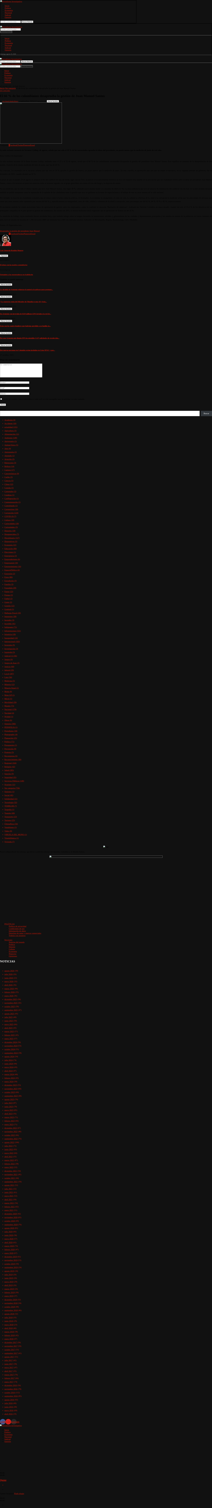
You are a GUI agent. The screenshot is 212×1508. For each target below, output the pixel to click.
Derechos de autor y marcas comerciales (25, 933)
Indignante (10, 627)
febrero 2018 (9, 1335)
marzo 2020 (9, 1246)
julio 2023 (8, 1103)
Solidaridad (10, 799)
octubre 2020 (9, 1221)
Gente (8, 602)
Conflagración (11, 498)
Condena (9, 495)
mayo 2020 (8, 1239)
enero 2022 (8, 1167)
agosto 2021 (9, 1185)
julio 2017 (8, 1360)
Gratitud (9, 609)
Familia (8, 584)
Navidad (9, 713)
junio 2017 (8, 1364)
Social (8, 795)
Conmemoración (12, 502)
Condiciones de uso (17, 928)
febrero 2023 (9, 1121)
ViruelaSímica (11, 838)
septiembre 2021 (11, 1182)
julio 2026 (8, 974)
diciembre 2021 (10, 1171)
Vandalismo (10, 827)
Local (9, 674)
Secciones (8, 940)
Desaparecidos (11, 534)
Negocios (12, 954)
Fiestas (8, 595)
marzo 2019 (9, 1289)
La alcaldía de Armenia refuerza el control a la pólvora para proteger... (26, 289)
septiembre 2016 (11, 1396)
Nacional (8, 13)
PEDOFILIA (10, 727)
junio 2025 (8, 1021)
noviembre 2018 (10, 1303)
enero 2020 (8, 1253)
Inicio (7, 6)
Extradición (10, 581)
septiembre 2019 (11, 1267)
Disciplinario (12, 538)
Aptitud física (11, 445)
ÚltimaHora (11, 824)
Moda (8, 691)
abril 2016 (8, 1414)
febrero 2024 (9, 1078)
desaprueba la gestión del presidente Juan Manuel (20, 231)
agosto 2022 (9, 1142)
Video (8, 831)
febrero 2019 (9, 1292)
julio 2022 (8, 1146)
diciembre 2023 (10, 1085)
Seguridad (10, 777)
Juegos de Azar (11, 663)
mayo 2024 (8, 1067)
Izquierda (9, 652)
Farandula (10, 588)
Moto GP (9, 695)
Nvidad (8, 716)
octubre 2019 (9, 1264)
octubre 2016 (9, 1392)
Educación (10, 549)
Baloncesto (10, 463)
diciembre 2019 (10, 1257)
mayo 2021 (8, 1196)
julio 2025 (8, 1017)
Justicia (9, 666)
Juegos (8, 659)
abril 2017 (8, 1371)
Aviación (9, 459)
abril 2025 (8, 1028)
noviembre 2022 (10, 1131)
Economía (9, 10)
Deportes (9, 531)
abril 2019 (8, 1285)
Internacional (12, 641)
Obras (8, 720)
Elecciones (10, 552)
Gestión (9, 606)
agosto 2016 (9, 1400)
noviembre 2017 (10, 1346)
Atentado (9, 456)
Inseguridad (11, 638)
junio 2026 (8, 978)
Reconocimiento (12, 759)
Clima (8, 484)
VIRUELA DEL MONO (15, 834)
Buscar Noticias (27, 22)
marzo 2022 (9, 1160)
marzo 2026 (9, 989)
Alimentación (11, 434)
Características (11, 473)
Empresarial (11, 563)
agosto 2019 (9, 1271)
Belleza (9, 466)
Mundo (9, 706)
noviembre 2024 (10, 1046)
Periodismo (10, 731)
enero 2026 (8, 996)
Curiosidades (11, 527)
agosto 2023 (9, 1099)
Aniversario (10, 441)
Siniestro (9, 792)
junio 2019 (8, 1278)
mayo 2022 (8, 1153)
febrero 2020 (9, 1249)
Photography (10, 734)
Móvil (8, 699)
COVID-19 (10, 516)
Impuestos (10, 616)
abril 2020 (8, 1242)
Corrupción (11, 513)
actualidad (10, 427)
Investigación (11, 649)
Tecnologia (10, 802)
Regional (10, 763)
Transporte (10, 817)
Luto (8, 677)
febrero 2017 (9, 1378)
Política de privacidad (17, 926)
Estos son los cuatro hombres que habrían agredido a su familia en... (25, 326)
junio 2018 (8, 1321)
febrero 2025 (9, 1035)
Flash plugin (19, 1493)
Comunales (10, 491)
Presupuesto (10, 745)
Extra (8, 577)
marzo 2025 (9, 1031)
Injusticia (10, 634)
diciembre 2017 (10, 1342)
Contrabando (11, 506)
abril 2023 (8, 1114)
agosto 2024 (9, 1056)
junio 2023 (8, 1107)
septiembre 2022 (11, 1139)
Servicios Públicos (14, 781)
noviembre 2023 (10, 1089)
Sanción (9, 774)
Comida (9, 488)
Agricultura (10, 431)
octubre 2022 (9, 1135)
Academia (9, 420)
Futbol (8, 599)
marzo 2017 (9, 1375)
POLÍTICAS (9, 924)
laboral (9, 670)
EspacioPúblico (12, 570)
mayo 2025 (8, 1024)
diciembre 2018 (10, 1300)
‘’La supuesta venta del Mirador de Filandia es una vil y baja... (23, 302)
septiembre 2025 (11, 1010)
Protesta (9, 752)
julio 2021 (8, 1189)
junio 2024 (8, 1064)
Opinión (8, 17)
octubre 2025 (9, 1006)
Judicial (8, 15)
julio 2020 (8, 1232)
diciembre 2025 (10, 999)
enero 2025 (8, 1039)
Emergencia (10, 556)
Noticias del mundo (17, 942)
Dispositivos (10, 541)
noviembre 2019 (10, 1260)
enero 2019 (8, 1296)
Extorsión (9, 574)
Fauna (8, 591)
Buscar (3, 409)
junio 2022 (8, 1149)
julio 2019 (8, 1274)
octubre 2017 (9, 1350)
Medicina (9, 681)
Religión (9, 767)
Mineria (9, 684)
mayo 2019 (8, 1282)
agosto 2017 (9, 1357)
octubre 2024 (9, 1049)
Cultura (9, 520)
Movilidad (10, 702)
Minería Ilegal (11, 688)
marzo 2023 (9, 1117)
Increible (9, 624)
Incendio (9, 620)
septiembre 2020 (11, 1224)
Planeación (10, 738)
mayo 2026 (8, 981)
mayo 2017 (8, 1367)
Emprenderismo (12, 559)
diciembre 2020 (10, 1214)
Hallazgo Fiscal (12, 613)
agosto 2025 (9, 1014)
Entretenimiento (12, 566)
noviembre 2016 (10, 1389)
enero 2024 (8, 1081)
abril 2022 (8, 1157)
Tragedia (9, 809)
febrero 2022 (9, 1164)
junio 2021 (8, 1192)
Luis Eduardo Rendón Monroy (10, 101)
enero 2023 (8, 1124)
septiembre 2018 (11, 1310)
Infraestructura (12, 631)
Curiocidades (11, 523)
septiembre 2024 (11, 1053)
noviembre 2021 (10, 1174)
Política (8, 8)
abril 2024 (8, 1071)
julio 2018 (8, 1317)
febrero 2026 (9, 992)
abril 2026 (8, 985)
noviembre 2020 (10, 1217)
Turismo (9, 820)
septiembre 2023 (11, 1096)
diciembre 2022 (10, 1128)
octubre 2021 (9, 1178)
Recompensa (10, 756)
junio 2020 (8, 1235)
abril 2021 (8, 1199)
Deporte (12, 947)
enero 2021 (8, 1210)
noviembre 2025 (10, 1003)
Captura (9, 470)
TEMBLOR (10, 806)
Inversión (9, 645)
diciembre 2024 (10, 1042)
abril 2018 (8, 1328)
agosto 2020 (9, 1228)
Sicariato (9, 784)
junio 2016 (8, 1407)
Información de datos (17, 931)
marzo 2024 (9, 1074)
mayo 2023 (8, 1110)
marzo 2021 (9, 1203)
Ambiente (10, 438)
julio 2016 (8, 1403)
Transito (9, 813)
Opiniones (13, 956)
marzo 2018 (9, 1332)
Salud (9, 770)
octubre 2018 (9, 1307)
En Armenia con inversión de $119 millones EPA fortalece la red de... (25, 314)
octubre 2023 (9, 1092)
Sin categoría (10, 88)
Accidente (10, 423)
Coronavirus (11, 509)
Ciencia (8, 481)
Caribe (8, 477)
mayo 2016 (8, 1410)
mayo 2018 (8, 1325)
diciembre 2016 (10, 1385)
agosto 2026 (9, 971)
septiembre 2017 (11, 1353)
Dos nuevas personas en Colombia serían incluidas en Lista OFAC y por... (27, 350)
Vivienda (9, 842)
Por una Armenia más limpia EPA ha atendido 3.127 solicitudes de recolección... (29, 338)
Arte (7, 448)
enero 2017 (8, 1382)
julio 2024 (8, 1060)
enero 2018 (8, 1339)
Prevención (10, 749)
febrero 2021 (9, 1207)
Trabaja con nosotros (17, 935)
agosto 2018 (9, 1314)
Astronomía (10, 452)
